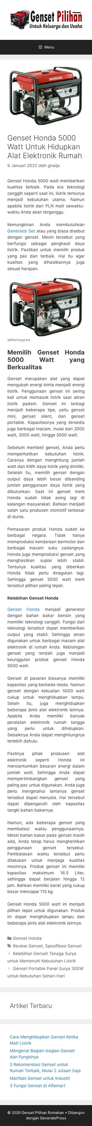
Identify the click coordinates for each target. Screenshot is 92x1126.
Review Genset (28, 945)
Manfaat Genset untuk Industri (40, 1078)
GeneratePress (53, 1118)
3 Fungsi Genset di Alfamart (37, 1085)
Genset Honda (23, 609)
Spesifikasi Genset (63, 945)
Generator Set (21, 231)
